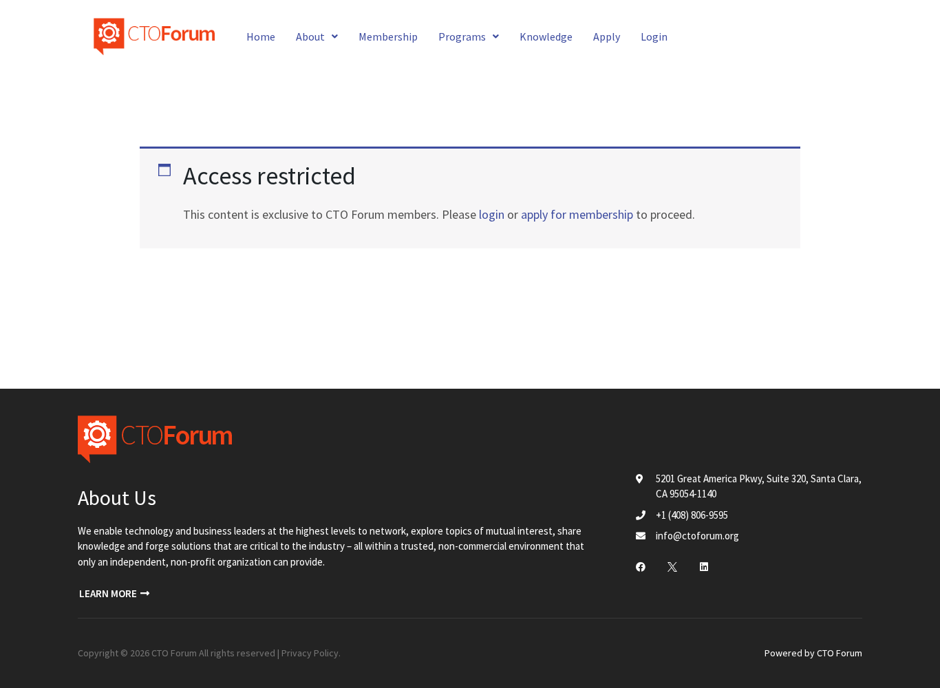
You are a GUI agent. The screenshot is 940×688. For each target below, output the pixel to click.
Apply (606, 36)
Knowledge (546, 36)
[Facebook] (640, 567)
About (310, 36)
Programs (462, 36)
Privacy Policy (310, 653)
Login (654, 36)
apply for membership (577, 214)
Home (260, 36)
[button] (114, 594)
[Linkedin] (704, 567)
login (491, 214)
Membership (388, 36)
